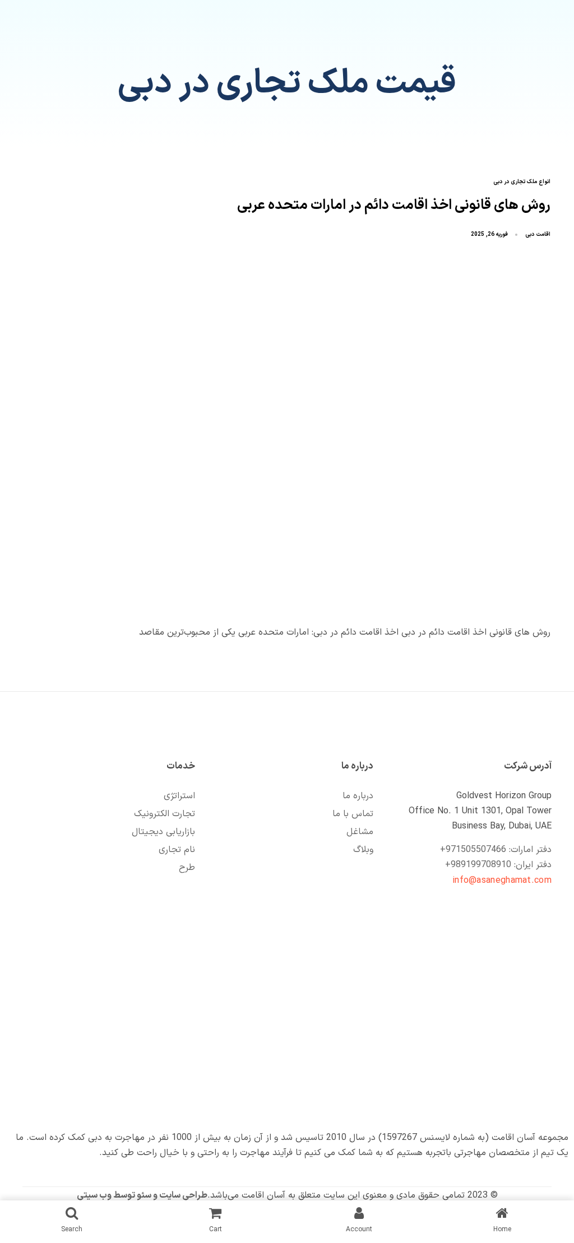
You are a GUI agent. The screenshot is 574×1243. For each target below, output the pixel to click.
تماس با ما (352, 814)
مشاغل (359, 832)
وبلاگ (363, 849)
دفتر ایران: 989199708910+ (498, 865)
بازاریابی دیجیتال (163, 832)
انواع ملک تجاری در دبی (521, 182)
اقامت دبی (537, 234)
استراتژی (179, 796)
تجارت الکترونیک (164, 814)
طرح (187, 867)
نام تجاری (177, 849)
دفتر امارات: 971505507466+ (496, 849)
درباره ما (357, 796)
